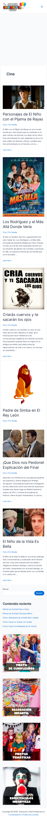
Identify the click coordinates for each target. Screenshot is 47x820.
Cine (5, 125)
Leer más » (7, 150)
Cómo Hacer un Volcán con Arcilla (17, 622)
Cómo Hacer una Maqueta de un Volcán (20, 626)
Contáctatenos (14, 815)
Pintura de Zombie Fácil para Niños (17, 613)
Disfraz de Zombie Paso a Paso (16, 609)
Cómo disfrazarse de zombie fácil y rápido (21, 618)
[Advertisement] (23, 38)
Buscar (6, 589)
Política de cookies (31, 815)
